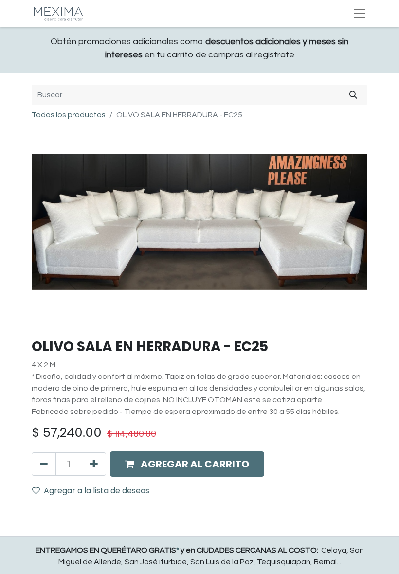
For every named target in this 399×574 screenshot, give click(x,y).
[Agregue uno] (94, 464)
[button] (187, 464)
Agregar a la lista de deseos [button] (96, 490)
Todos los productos (69, 115)
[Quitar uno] (44, 464)
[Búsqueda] (353, 95)
